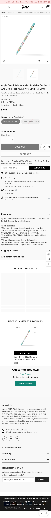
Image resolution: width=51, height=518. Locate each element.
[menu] (2, 7)
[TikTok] (11, 438)
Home (3, 12)
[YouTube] (17, 438)
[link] (13, 307)
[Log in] (41, 7)
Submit (42, 479)
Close (49, 2)
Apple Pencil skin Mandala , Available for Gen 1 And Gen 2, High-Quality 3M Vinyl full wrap (25, 358)
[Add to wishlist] (43, 147)
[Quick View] (35, 332)
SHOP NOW (42, 2)
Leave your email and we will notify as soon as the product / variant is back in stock (25, 162)
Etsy (11, 99)
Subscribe (39, 168)
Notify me (25, 353)
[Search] (9, 7)
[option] (25, 39)
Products (11, 12)
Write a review (25, 384)
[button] (43, 61)
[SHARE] (48, 147)
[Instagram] (4, 438)
